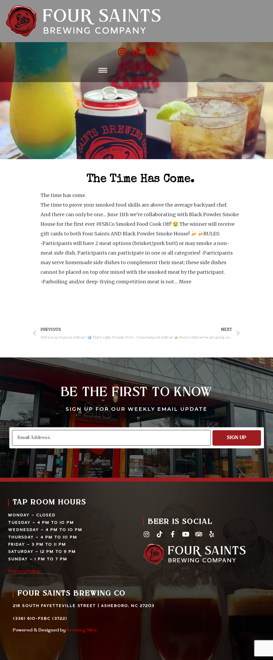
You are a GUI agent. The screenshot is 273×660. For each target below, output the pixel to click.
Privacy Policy (23, 571)
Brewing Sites (82, 630)
